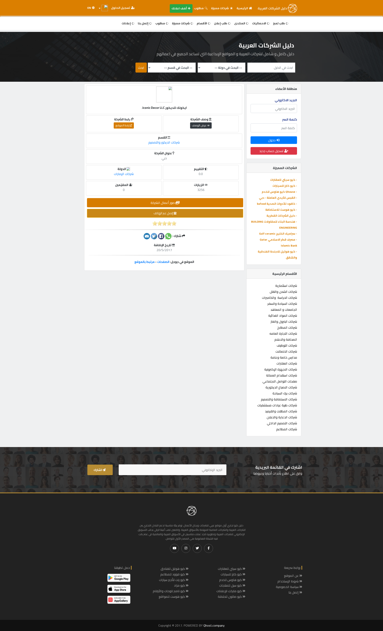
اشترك (98, 470)
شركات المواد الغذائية (282, 315)
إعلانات (126, 23)
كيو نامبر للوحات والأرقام (169, 591)
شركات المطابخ (287, 327)
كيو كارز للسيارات (232, 574)
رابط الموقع (122, 125)
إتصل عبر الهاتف (164, 213)
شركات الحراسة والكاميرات (279, 298)
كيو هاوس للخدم (231, 580)
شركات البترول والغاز (284, 321)
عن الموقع (291, 575)
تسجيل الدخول (121, 7)
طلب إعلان (221, 23)
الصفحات (163, 262)
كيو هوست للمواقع (172, 596)
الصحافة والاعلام (285, 339)
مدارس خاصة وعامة (283, 357)
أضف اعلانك (180, 8)
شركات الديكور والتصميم (164, 142)
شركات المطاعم (286, 429)
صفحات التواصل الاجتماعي (280, 381)
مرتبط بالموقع (144, 262)
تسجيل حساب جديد (271, 151)
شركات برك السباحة (284, 393)
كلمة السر (289, 119)
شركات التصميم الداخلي (282, 423)
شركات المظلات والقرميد (281, 411)
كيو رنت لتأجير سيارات (172, 580)
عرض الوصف (199, 125)
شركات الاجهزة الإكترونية (280, 369)
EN (89, 7)
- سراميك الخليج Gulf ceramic (278, 233)
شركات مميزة (220, 8)
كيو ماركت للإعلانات (229, 591)
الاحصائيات (259, 23)
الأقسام (202, 23)
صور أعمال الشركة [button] (163, 203)
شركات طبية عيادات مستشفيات (277, 405)
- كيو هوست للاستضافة (281, 209)
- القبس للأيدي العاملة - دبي (278, 197)
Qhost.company (214, 625)
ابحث (141, 68)
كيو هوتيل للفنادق (173, 568)
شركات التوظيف (287, 345)
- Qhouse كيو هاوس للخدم (279, 191)
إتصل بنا (143, 23)
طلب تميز (279, 23)
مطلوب (199, 8)
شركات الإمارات (124, 174)
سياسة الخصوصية (287, 587)
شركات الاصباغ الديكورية (281, 387)
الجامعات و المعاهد (283, 310)
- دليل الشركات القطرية (282, 215)
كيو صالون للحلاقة (230, 596)
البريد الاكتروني (286, 100)
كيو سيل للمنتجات (231, 585)
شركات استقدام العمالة (281, 375)
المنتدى (240, 23)
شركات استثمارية (286, 286)
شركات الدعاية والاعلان (282, 417)
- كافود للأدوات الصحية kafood (277, 203)
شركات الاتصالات (286, 351)
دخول (272, 140)
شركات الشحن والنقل (283, 292)
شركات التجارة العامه (283, 333)
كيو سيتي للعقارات (230, 568)
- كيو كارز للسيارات (284, 185)
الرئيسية (243, 8)
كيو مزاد (180, 585)
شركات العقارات (286, 363)
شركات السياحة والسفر (282, 304)
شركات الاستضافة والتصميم (279, 399)
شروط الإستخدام (288, 581)
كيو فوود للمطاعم (173, 574)
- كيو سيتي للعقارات (283, 179)
